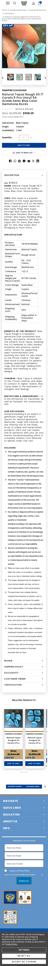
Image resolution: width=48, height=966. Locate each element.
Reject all (24, 955)
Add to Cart (13, 763)
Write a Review (24, 109)
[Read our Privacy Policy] (42, 874)
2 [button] (24, 772)
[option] (24, 46)
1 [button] (21, 772)
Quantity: (7, 137)
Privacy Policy (11, 944)
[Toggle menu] (8, 3)
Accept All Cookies (24, 961)
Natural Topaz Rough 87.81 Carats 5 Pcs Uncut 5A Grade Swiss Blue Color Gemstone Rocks (34, 744)
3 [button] (26, 772)
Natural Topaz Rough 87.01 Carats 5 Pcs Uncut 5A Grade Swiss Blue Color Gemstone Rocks (13, 744)
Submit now (24, 880)
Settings (24, 949)
